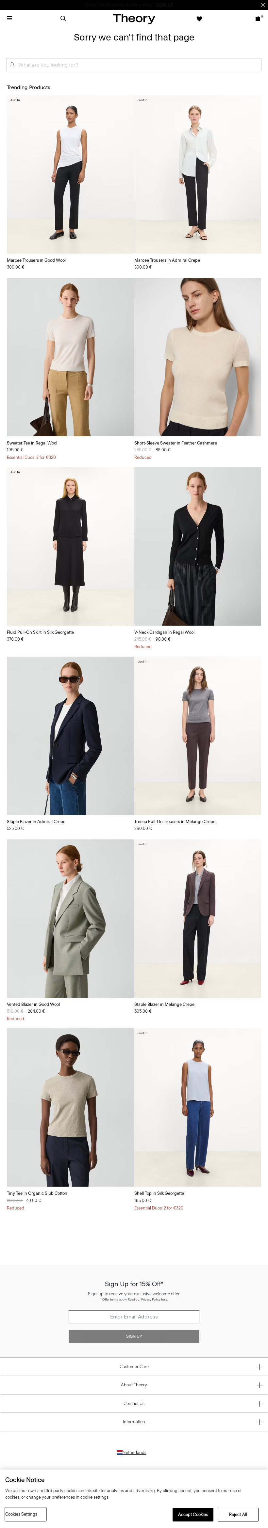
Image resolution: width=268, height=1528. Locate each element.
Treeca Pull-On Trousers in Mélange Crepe (174, 821)
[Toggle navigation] (9, 18)
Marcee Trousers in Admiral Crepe (167, 260)
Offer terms (110, 1299)
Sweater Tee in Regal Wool (32, 443)
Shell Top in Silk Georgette (159, 1193)
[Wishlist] (199, 18)
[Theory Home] (134, 18)
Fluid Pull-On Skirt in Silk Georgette (40, 632)
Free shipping (103, 4)
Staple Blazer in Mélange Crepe (164, 1004)
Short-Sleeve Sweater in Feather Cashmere (175, 443)
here (164, 1299)
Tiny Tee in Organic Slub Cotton (37, 1193)
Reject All (238, 1514)
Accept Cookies (193, 1514)
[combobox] (134, 64)
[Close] (263, 5)
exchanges (131, 4)
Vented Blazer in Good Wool (33, 1004)
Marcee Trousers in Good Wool (36, 260)
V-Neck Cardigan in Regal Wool (164, 632)
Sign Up (134, 1336)
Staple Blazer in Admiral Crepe (36, 821)
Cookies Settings (21, 1514)
